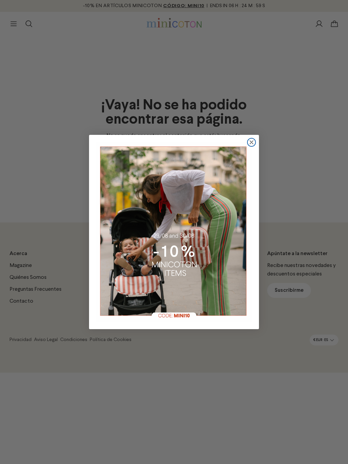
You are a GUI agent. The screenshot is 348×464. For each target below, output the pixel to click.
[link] (174, 232)
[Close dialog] (251, 142)
